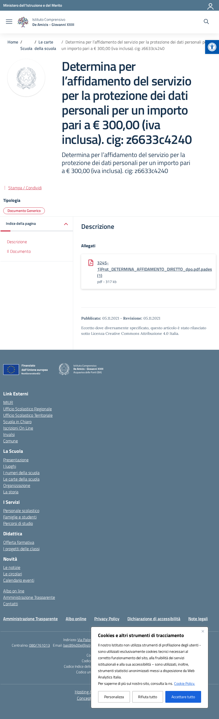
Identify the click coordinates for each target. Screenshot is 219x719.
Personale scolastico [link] (21, 510)
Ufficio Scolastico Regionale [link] (27, 409)
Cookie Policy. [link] (184, 683)
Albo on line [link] (13, 591)
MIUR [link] (8, 402)
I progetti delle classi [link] (21, 548)
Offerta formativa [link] (18, 542)
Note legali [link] (198, 618)
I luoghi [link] (9, 466)
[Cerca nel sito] (206, 22)
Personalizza (114, 697)
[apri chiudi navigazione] (9, 22)
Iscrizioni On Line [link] (18, 428)
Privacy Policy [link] (106, 618)
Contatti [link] (10, 603)
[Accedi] (211, 5)
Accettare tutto (183, 697)
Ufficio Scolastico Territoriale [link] (28, 415)
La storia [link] (10, 492)
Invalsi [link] (9, 434)
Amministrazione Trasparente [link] (29, 597)
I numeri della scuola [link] (21, 472)
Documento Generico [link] (24, 210)
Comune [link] (10, 441)
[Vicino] (203, 631)
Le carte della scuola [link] (21, 479)
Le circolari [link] (12, 574)
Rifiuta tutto (147, 697)
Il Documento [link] (19, 251)
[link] (212, 47)
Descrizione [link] (17, 241)
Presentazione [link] (16, 460)
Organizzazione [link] (16, 485)
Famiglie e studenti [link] (20, 517)
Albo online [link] (76, 618)
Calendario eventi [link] (18, 580)
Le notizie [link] (11, 567)
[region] (149, 667)
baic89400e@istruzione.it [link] (83, 645)
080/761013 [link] (39, 645)
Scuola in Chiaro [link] (17, 421)
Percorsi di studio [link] (18, 523)
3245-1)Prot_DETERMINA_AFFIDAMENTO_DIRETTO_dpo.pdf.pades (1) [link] (154, 269)
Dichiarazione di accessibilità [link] (153, 618)
